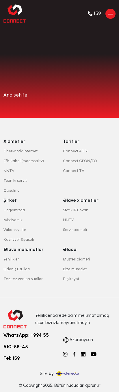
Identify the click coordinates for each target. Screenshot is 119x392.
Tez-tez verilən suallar (23, 279)
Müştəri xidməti (76, 259)
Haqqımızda (14, 210)
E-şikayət (71, 279)
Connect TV (73, 171)
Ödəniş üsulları (16, 269)
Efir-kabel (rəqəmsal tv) (23, 161)
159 (97, 13)
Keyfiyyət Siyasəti (18, 239)
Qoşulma (11, 190)
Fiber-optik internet (20, 151)
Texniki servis (15, 180)
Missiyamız (13, 220)
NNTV (8, 171)
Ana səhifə (15, 95)
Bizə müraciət (75, 269)
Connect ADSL (76, 151)
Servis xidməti (75, 230)
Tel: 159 (11, 358)
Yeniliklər (11, 259)
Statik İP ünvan (75, 210)
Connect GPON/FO (80, 161)
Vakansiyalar (14, 230)
